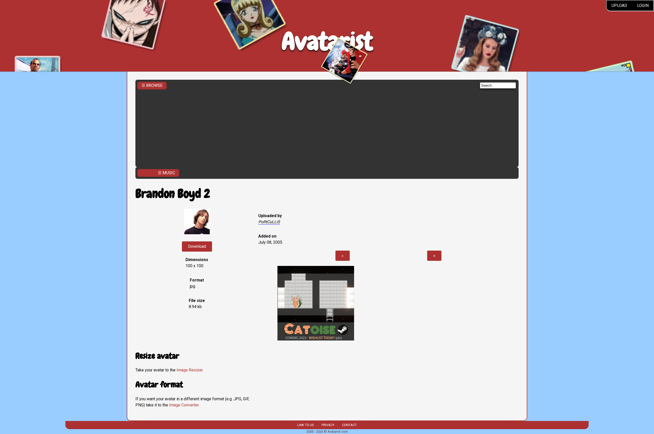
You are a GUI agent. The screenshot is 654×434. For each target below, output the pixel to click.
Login (643, 5)
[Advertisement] (327, 126)
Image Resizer (190, 370)
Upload (619, 5)
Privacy (328, 425)
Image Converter (183, 405)
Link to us (305, 425)
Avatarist (327, 41)
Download (197, 246)
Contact (349, 425)
